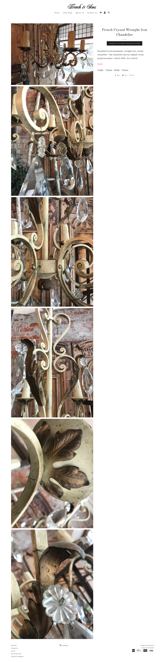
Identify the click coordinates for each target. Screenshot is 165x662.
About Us (80, 13)
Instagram (65, 645)
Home (57, 13)
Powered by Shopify (148, 648)
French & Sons (149, 645)
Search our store (16, 654)
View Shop (67, 13)
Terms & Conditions (17, 656)
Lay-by (13, 651)
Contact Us (92, 13)
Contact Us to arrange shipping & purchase (124, 43)
